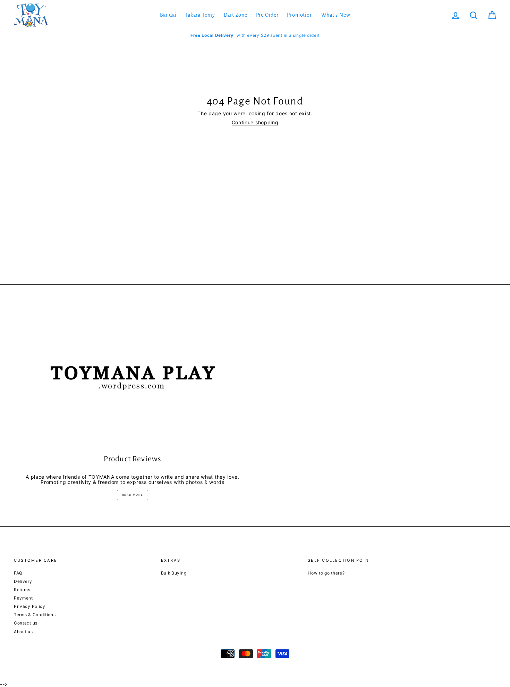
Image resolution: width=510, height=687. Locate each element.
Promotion (300, 15)
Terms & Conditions (35, 614)
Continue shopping (255, 122)
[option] (255, 35)
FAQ (18, 573)
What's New (335, 15)
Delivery (23, 581)
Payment (23, 598)
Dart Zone (235, 15)
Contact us (25, 623)
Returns (22, 589)
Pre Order (267, 15)
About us (23, 631)
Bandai (168, 15)
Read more (132, 494)
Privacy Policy (29, 606)
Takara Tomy (200, 15)
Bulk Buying (174, 573)
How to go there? (326, 573)
